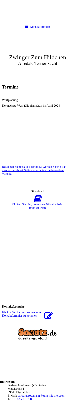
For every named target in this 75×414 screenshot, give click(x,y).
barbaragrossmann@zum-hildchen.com (41, 395)
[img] (37, 52)
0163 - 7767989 (23, 399)
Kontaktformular (40, 26)
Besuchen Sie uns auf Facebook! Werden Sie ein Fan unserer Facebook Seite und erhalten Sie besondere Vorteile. (34, 170)
